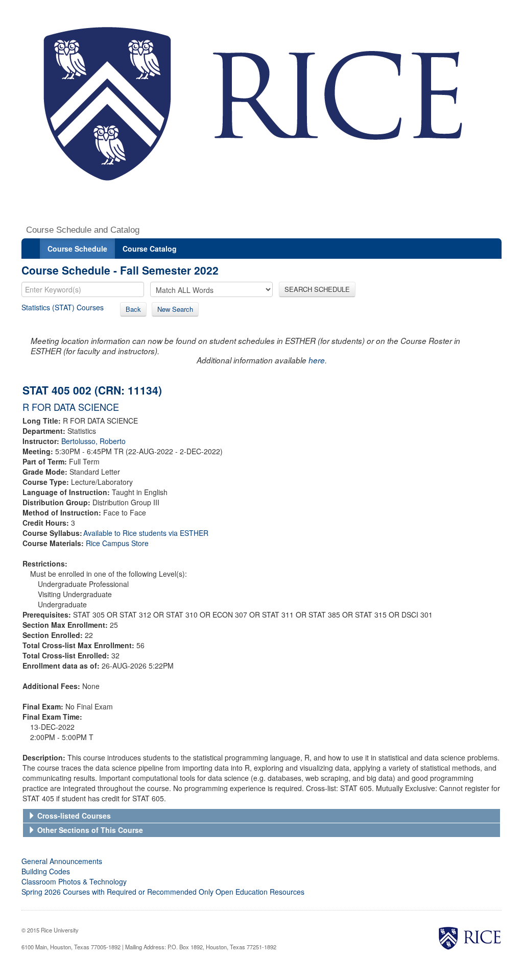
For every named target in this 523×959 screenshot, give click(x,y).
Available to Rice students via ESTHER (145, 533)
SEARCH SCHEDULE (317, 289)
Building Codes (45, 871)
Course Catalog (150, 248)
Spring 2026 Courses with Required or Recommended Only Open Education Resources (162, 892)
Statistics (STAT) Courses (62, 307)
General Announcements (61, 861)
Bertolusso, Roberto (93, 441)
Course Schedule (77, 248)
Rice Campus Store (117, 543)
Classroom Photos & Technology (74, 881)
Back (133, 309)
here (316, 360)
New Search (175, 309)
